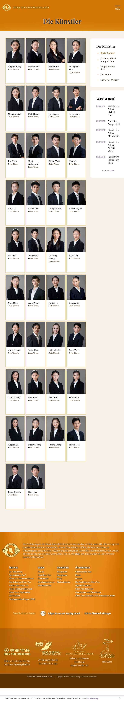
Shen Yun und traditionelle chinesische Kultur (95, 595)
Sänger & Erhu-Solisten (108, 68)
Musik (78, 575)
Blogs (59, 578)
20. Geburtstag (15, 571)
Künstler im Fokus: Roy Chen (113, 159)
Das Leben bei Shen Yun (20, 582)
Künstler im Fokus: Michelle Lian (113, 111)
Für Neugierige (82, 567)
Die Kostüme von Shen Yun (87, 582)
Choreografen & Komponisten (108, 60)
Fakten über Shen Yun (19, 585)
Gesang (78, 578)
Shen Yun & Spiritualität (19, 592)
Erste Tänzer (108, 53)
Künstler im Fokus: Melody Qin (113, 133)
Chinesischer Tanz (83, 571)
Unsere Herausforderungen (20, 588)
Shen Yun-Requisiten (84, 588)
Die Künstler (14, 595)
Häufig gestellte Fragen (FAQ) (22, 599)
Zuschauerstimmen (46, 582)
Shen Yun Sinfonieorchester (21, 578)
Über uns (13, 567)
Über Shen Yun (44, 575)
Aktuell (41, 571)
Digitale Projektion (83, 585)
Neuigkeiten (63, 567)
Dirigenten (106, 74)
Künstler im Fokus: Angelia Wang (113, 146)
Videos (41, 567)
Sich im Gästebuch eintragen (97, 613)
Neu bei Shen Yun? (17, 575)
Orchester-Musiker (110, 80)
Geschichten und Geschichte (88, 592)
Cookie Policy (92, 698)
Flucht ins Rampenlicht (114, 123)
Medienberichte (44, 585)
